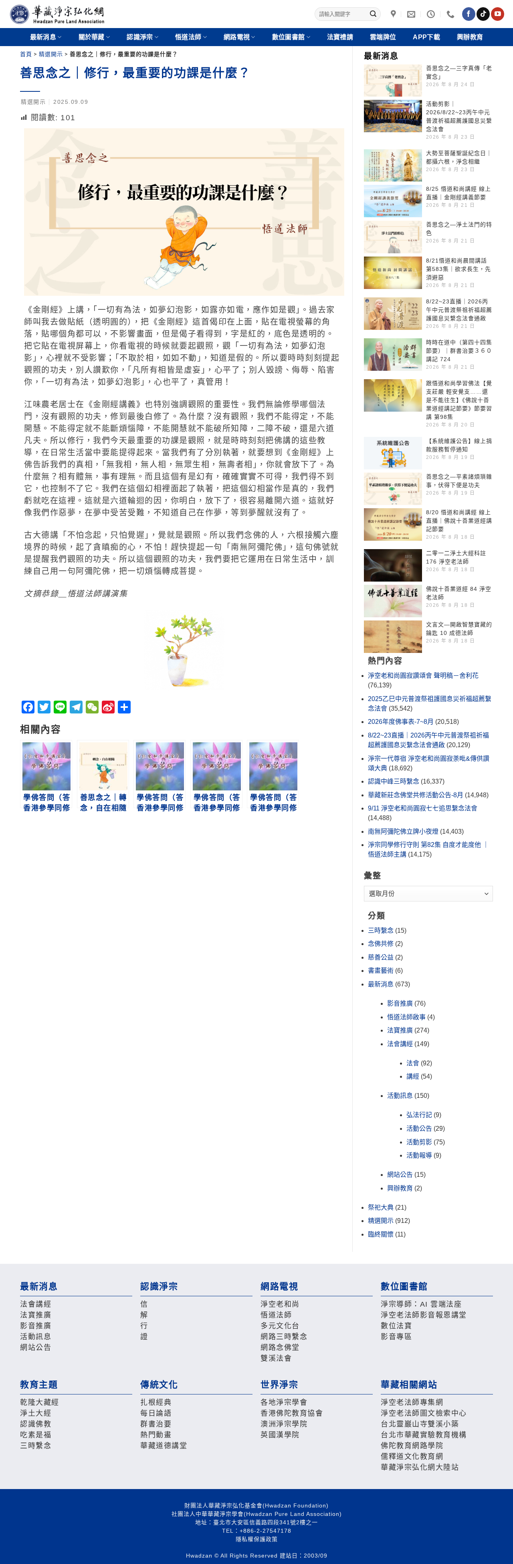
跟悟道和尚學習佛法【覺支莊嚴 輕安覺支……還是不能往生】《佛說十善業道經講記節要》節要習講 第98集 (459, 400)
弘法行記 (419, 1114)
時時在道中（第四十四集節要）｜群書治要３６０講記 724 (459, 350)
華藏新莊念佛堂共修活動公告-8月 (415, 795)
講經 (412, 1076)
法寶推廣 (400, 1030)
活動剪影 (419, 1142)
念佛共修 (381, 943)
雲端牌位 (383, 37)
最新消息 (381, 984)
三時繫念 (381, 930)
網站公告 (400, 1174)
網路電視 (237, 37)
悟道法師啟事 (406, 1017)
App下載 (426, 37)
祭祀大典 (381, 1207)
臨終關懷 (381, 1234)
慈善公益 (381, 957)
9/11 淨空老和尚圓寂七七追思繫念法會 (422, 808)
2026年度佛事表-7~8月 (401, 721)
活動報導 (419, 1155)
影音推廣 (400, 1003)
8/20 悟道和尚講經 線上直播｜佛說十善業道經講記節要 (459, 520)
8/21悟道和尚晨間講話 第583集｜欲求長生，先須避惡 (458, 269)
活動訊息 (400, 1095)
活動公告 (419, 1128)
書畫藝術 (381, 970)
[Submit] (373, 14)
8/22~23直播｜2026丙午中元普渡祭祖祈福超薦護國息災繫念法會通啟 (459, 309)
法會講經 (400, 1044)
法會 (412, 1063)
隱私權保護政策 (257, 1539)
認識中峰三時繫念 (393, 781)
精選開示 (51, 54)
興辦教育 (470, 37)
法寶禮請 (340, 37)
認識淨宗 (140, 37)
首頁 (26, 54)
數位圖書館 (288, 37)
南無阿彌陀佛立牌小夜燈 (403, 831)
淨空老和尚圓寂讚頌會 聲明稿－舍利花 (423, 675)
